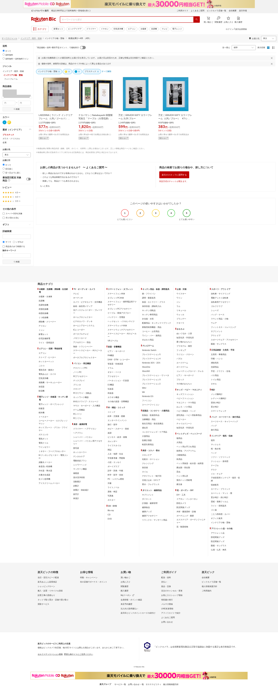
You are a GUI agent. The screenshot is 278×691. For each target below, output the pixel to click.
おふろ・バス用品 (184, 407)
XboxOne (146, 367)
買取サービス (43, 604)
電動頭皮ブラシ (80, 461)
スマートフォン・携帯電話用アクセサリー (122, 303)
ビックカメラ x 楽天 (40, 11)
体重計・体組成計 (81, 490)
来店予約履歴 (126, 604)
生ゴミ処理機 (44, 479)
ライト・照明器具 (46, 343)
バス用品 (215, 375)
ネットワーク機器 (81, 397)
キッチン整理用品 (150, 315)
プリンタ (77, 385)
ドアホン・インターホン (187, 499)
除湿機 (41, 391)
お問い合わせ (167, 622)
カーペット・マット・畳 (221, 493)
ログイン (229, 29)
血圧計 (76, 494)
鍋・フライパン (149, 294)
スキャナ (77, 389)
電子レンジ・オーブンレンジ (51, 404)
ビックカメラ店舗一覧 (216, 11)
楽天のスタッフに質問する (174, 175)
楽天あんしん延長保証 (47, 582)
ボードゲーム (182, 367)
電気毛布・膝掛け (46, 370)
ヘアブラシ (78, 433)
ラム (178, 306)
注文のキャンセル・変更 (171, 591)
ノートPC (77, 372)
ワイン (179, 298)
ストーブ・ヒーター (47, 357)
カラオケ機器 (113, 397)
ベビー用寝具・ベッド (186, 411)
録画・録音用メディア (83, 306)
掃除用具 (215, 363)
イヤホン (105, 29)
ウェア (214, 323)
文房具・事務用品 (218, 354)
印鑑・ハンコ (216, 359)
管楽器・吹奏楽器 (115, 364)
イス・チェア (216, 474)
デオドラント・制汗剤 (151, 476)
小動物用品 (181, 455)
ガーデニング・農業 (185, 516)
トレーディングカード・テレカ (190, 371)
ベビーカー (181, 419)
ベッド (214, 453)
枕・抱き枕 (216, 449)
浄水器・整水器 (45, 471)
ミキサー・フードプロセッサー (52, 451)
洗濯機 (154, 29)
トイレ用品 (216, 379)
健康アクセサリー (150, 516)
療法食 (179, 484)
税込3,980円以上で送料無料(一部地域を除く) (70, 11)
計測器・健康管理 (150, 503)
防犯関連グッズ (217, 537)
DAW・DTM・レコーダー (119, 359)
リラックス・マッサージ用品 (154, 520)
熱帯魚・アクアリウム (186, 451)
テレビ (164, 29)
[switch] (28, 179)
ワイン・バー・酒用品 (151, 335)
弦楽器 (110, 389)
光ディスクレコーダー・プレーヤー (87, 311)
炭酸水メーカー (45, 462)
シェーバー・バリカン (83, 437)
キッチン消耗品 (149, 310)
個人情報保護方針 (209, 586)
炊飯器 (41, 408)
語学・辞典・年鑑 (115, 471)
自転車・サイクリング (220, 294)
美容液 (145, 467)
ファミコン (147, 400)
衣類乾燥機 (43, 309)
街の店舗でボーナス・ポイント (93, 582)
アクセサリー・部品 (82, 342)
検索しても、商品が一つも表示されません (60, 181)
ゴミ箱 (214, 510)
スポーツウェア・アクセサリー (224, 340)
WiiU (144, 388)
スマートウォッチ (218, 411)
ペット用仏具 (182, 476)
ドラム (110, 368)
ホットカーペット (46, 361)
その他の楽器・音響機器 (118, 401)
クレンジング (148, 463)
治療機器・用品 (149, 419)
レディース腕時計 (218, 398)
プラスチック (8, 135)
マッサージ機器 (80, 469)
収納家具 (215, 485)
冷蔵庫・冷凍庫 (45, 296)
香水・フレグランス (150, 484)
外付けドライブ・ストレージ (85, 401)
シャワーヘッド (80, 465)
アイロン (42, 326)
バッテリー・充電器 (116, 317)
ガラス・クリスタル (11, 138)
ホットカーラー (80, 452)
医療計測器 (147, 440)
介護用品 (146, 436)
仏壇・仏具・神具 (218, 550)
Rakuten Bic (43, 19)
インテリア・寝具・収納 (31, 38)
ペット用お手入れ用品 (186, 447)
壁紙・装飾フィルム (219, 501)
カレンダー (112, 441)
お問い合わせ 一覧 (136, 684)
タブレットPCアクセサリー (120, 309)
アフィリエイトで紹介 (171, 613)
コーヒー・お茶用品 (150, 331)
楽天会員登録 (241, 29)
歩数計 (76, 486)
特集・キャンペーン (88, 577)
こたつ (41, 366)
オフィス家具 (216, 518)
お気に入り (125, 582)
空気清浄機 (118, 29)
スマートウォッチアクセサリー (121, 330)
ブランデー (181, 319)
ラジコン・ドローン (185, 354)
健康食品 (146, 507)
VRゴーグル (113, 341)
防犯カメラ (181, 503)
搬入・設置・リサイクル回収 (50, 591)
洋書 (109, 483)
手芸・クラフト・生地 (220, 371)
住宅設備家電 (44, 338)
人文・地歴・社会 (115, 454)
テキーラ (180, 323)
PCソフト (77, 418)
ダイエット (147, 499)
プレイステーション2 (151, 384)
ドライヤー (91, 29)
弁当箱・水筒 (148, 319)
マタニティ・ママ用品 (186, 403)
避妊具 (145, 428)
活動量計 (77, 481)
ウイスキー (181, 294)
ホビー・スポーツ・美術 (118, 429)
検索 (18, 109)
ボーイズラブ (113, 466)
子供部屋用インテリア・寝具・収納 (225, 479)
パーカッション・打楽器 (118, 380)
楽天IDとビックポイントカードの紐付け (138, 613)
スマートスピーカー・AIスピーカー (87, 351)
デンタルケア (79, 456)
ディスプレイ (79, 380)
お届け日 (6, 160)
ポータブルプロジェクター (84, 357)
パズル (179, 359)
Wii (143, 392)
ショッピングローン (46, 586)
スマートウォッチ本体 (117, 325)
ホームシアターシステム (83, 325)
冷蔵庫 (143, 29)
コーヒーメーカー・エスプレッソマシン (53, 422)
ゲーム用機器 (79, 410)
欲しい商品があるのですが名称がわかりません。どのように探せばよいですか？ (77, 173)
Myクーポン (126, 595)
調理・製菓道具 (149, 298)
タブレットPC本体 (116, 298)
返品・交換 (166, 586)
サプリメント (148, 495)
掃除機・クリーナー (47, 322)
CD (109, 515)
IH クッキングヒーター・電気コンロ (53, 456)
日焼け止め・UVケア (151, 480)
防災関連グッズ (183, 507)
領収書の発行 (167, 600)
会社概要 (232, 11)
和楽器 (110, 393)
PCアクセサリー (80, 376)
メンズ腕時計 (216, 394)
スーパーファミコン (150, 405)
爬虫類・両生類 (183, 467)
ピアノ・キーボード (116, 351)
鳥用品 (179, 459)
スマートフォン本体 (116, 294)
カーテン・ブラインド (220, 489)
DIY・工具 (180, 495)
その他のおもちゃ (184, 384)
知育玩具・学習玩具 (185, 338)
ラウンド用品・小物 (219, 319)
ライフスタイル (114, 445)
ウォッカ (180, 315)
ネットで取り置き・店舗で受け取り (53, 600)
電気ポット (43, 439)
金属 (4, 142)
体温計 (76, 498)
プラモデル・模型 (184, 346)
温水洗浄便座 (79, 477)
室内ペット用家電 (184, 480)
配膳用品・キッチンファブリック (156, 323)
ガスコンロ (43, 434)
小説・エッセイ (114, 462)
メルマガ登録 (167, 604)
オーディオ (78, 298)
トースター (43, 417)
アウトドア (216, 335)
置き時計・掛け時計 (219, 497)
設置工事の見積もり (46, 595)
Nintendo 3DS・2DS (151, 363)
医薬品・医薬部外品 (150, 415)
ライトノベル (113, 487)
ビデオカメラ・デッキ (83, 321)
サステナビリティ (153, 684)
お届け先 (6, 149)
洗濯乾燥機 (43, 305)
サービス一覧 (120, 684)
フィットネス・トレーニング (223, 327)
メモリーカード (80, 338)
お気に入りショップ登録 (171, 595)
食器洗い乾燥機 (45, 466)
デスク (214, 470)
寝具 (213, 440)
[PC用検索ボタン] (196, 19)
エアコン (132, 29)
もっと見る (45, 186)
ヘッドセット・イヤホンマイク (121, 321)
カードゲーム (182, 363)
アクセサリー (113, 376)
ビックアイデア (75, 29)
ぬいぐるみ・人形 (184, 333)
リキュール (181, 310)
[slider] (2, 97)
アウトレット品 (217, 533)
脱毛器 (76, 448)
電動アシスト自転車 (219, 298)
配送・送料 (166, 577)
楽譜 (109, 433)
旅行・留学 (112, 424)
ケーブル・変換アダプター (119, 313)
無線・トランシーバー (83, 346)
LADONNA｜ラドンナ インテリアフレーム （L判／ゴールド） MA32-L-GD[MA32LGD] (56, 118)
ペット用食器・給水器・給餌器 (190, 463)
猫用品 (179, 438)
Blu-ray (111, 510)
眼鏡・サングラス (218, 344)
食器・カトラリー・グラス (153, 302)
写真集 (110, 496)
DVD (110, 519)
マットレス (216, 444)
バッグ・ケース (217, 315)
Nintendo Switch (149, 350)
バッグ (214, 426)
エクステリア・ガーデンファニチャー (190, 521)
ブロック (180, 379)
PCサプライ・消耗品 (82, 393)
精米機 (41, 413)
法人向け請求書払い (129, 609)
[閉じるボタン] (272, 58)
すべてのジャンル (9, 38)
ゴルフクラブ (216, 306)
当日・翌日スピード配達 (48, 577)
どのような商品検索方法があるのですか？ (60, 177)
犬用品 (179, 442)
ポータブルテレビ (81, 334)
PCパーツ (77, 414)
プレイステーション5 (151, 354)
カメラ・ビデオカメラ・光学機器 (87, 302)
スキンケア (147, 455)
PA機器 (111, 355)
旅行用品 (215, 430)
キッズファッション (185, 394)
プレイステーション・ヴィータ (155, 375)
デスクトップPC (80, 368)
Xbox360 (146, 371)
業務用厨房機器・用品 (151, 327)
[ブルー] (4, 122)
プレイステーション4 (151, 359)
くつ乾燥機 (43, 317)
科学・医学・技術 (115, 475)
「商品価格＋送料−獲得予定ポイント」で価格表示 (57, 47)
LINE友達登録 (167, 609)
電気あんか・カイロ (47, 374)
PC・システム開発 (116, 479)
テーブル (215, 465)
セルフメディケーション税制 (50, 654)
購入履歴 (124, 591)
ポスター (111, 500)
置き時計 (215, 407)
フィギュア (181, 350)
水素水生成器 (44, 475)
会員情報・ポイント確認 (131, 600)
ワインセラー (44, 447)
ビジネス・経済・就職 (117, 437)
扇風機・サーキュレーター (50, 382)
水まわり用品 (148, 340)
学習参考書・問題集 (116, 458)
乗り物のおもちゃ (184, 342)
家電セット (58, 29)
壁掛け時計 (216, 403)
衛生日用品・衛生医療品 (152, 423)
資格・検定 (112, 491)
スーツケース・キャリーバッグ (224, 421)
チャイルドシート (184, 423)
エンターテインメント (117, 420)
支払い (164, 582)
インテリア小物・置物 (220, 522)
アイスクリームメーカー (49, 483)
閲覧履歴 (124, 586)
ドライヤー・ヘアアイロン (84, 429)
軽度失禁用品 (148, 444)
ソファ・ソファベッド (220, 457)
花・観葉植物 (182, 527)
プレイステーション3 (151, 379)
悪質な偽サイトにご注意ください (78, 654)
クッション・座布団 (219, 461)
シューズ (215, 310)
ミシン (41, 330)
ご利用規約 (206, 591)
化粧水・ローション (150, 459)
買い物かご (125, 577)
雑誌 (109, 450)
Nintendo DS (147, 396)
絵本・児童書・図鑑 (116, 416)
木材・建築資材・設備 (186, 511)
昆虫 (178, 472)
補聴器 (76, 473)
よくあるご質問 (197, 11)
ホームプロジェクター (83, 317)
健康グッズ (147, 511)
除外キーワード (9, 251)
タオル (214, 384)
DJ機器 (111, 385)
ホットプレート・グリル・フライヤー (53, 428)
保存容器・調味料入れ (151, 306)
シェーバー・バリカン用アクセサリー (87, 442)
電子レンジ (177, 29)
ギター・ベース (114, 372)
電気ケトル (43, 443)
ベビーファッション (185, 398)
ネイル (145, 472)
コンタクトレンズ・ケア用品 (154, 432)
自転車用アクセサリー (220, 302)
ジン (178, 302)
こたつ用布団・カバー (220, 514)
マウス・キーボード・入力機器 (86, 406)
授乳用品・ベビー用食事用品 (189, 415)
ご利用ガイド (182, 11)
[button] (10, 93)
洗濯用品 (215, 367)
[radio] (4, 51)
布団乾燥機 (43, 313)
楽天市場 (243, 11)
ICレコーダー (79, 330)
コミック (111, 412)
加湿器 (41, 387)
